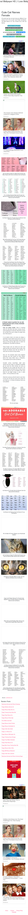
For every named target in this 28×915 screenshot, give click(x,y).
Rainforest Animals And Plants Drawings (11, 704)
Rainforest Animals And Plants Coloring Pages (12, 756)
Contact (12, 910)
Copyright (14, 912)
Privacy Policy (19, 910)
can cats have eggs (21, 32)
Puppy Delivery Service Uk (8, 707)
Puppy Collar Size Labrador (8, 753)
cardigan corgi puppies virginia (14, 34)
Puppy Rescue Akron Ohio (8, 748)
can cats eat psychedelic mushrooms (14, 30)
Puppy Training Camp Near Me (9, 712)
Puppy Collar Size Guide (7, 729)
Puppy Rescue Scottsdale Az (8, 726)
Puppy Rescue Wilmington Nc (8, 734)
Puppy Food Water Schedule (8, 739)
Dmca (6, 910)
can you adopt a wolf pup (9, 36)
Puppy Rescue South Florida (8, 723)
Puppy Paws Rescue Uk (7, 742)
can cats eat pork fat (20, 36)
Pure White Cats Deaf (7, 720)
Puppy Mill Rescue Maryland (8, 750)
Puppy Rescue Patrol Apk (7, 718)
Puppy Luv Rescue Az (7, 731)
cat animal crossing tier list (14, 25)
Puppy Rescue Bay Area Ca (8, 709)
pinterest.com (9, 697)
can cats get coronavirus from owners (14, 28)
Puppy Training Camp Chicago (9, 737)
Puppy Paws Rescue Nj (7, 715)
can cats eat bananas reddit (9, 32)
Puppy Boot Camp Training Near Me (10, 745)
